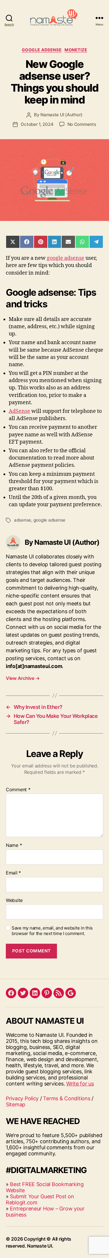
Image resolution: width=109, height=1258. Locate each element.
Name (14, 845)
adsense (22, 520)
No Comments (81, 124)
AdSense (19, 411)
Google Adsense (42, 49)
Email (13, 873)
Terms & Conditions (66, 1098)
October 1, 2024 (37, 124)
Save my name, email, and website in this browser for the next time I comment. (52, 930)
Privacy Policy (22, 1098)
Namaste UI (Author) (61, 114)
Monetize (76, 49)
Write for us (80, 1084)
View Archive (23, 678)
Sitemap (15, 1104)
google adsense (65, 258)
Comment (18, 789)
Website (14, 900)
